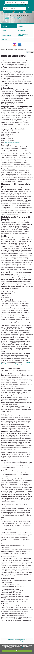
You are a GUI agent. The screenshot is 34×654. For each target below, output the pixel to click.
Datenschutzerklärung (17, 641)
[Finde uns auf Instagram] (14, 46)
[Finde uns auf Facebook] (19, 46)
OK (17, 651)
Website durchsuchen (13, 639)
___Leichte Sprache (18, 11)
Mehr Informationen (23, 648)
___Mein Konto (28, 11)
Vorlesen (31, 52)
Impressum (23, 639)
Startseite (10, 49)
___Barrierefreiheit (6, 11)
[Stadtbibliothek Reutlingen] (17, 17)
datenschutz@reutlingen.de (12, 142)
